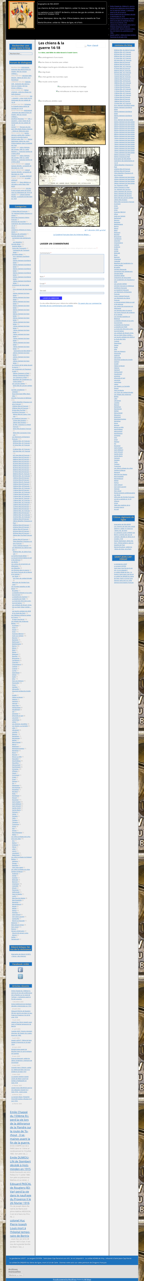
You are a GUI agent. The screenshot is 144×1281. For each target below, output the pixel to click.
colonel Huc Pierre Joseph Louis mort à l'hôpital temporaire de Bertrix (20, 1228)
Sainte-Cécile (16, 808)
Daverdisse (15, 673)
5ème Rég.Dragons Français (22, 429)
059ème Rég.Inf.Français (21, 465)
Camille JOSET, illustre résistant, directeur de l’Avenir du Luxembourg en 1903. (122, 31)
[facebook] (21, 970)
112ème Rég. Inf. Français (21, 492)
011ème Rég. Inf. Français (21, 445)
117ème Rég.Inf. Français (21, 498)
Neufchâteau (16, 761)
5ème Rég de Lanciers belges (22, 386)
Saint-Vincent (16, 806)
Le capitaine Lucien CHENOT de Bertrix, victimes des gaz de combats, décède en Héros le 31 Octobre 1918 (71, 13)
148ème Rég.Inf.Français (21, 513)
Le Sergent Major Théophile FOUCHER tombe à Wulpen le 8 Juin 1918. (21, 1099)
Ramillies (15, 865)
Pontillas (15, 912)
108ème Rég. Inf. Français (21, 488)
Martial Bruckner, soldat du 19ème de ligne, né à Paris (60, 22)
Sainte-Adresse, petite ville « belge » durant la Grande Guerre (20, 135)
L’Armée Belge (118, 273)
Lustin (14, 896)
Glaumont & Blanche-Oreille (21, 691)
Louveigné (15, 853)
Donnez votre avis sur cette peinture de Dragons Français (83, 1262)
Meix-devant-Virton (17, 925)
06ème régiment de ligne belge (124, 130)
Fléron (14, 847)
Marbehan (15, 736)
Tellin (14, 818)
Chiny (13, 228)
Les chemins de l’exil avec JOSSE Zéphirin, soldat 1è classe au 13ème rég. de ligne (71, 8)
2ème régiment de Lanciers (123, 191)
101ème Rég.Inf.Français (21, 480)
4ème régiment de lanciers (123, 196)
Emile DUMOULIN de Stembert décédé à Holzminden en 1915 (20, 1163)
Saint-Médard (16, 804)
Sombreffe (15, 919)
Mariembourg (16, 904)
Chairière (15, 662)
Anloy (14, 627)
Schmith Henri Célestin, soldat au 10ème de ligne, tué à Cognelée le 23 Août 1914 (21, 1070)
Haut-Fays (15, 705)
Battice (14, 843)
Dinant (14, 888)
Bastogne (15, 640)
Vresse (14, 830)
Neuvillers (15, 763)
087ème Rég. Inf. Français (21, 476)
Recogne (15, 791)
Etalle (14, 677)
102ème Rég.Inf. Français (21, 482)
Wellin (14, 835)
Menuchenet (16, 742)
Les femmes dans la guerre (20, 570)
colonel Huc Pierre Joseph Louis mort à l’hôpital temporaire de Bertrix (21, 1024)
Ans (13, 841)
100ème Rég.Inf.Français (21, 478)
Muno (14, 753)
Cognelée (15, 886)
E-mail (43, 284)
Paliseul (14, 781)
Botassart (15, 654)
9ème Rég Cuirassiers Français (124, 202)
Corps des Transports (19, 248)
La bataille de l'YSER (18, 599)
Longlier (14, 732)
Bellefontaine (16, 644)
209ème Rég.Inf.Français (21, 525)
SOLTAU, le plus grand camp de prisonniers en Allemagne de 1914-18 (21, 190)
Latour (14, 722)
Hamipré (15, 701)
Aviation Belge (16, 246)
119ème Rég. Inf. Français (21, 502)
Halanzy (14, 699)
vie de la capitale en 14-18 (122, 499)
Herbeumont (16, 707)
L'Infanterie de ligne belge (20, 285)
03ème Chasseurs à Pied (21, 373)
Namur (14, 910)
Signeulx (15, 812)
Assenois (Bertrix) (18, 634)
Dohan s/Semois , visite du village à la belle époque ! (21, 92)
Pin (13, 783)
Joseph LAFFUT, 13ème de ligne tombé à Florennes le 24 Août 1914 (21, 1042)
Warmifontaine (17, 832)
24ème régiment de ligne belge (124, 183)
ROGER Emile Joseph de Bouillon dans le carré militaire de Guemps (21, 1051)
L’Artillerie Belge (119, 275)
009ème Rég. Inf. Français (122, 56)
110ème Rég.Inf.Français (21, 490)
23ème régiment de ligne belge (124, 181)
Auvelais (15, 878)
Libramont (15, 730)
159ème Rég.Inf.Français (21, 519)
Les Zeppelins (17, 242)
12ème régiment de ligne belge (124, 142)
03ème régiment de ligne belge (124, 124)
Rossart (14, 798)
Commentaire (45, 253)
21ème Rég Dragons (19, 420)
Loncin (14, 851)
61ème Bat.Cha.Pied (18, 410)
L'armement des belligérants (21, 238)
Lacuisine (15, 718)
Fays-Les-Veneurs (18, 681)
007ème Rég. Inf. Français (21, 443)
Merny (14, 744)
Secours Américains (17, 931)
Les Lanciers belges (18, 383)
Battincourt (15, 642)
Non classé (15, 927)
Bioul (115, 255)
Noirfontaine (16, 767)
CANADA (15, 392)
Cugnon (14, 668)
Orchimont (15, 775)
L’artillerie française (120, 288)
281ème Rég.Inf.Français (21, 531)
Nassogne (15, 759)
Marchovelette (17, 900)
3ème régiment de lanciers (123, 193)
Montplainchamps (18, 748)
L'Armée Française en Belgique (21, 398)
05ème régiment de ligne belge (124, 128)
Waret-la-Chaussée (18, 921)
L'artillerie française (18, 412)
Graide (14, 695)
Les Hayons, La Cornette (20, 726)
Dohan (14, 675)
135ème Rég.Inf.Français (20, 406)
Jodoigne (15, 861)
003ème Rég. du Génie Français (124, 50)
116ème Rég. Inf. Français (21, 496)
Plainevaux (15, 785)
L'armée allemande (17, 236)
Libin (13, 728)
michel (13, 127)
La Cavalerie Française (19, 418)
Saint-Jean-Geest (17, 867)
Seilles (13, 937)
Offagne (14, 771)
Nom (42, 277)
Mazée (14, 906)
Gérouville (15, 689)
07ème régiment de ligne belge (124, 132)
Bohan (14, 652)
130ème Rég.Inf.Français (21, 509)
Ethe (13, 679)
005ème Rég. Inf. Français (21, 441)
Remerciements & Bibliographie (124, 493)
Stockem (15, 816)
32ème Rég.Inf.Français (20, 539)
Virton (14, 826)
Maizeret (117, 472)
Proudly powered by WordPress (65, 1279)
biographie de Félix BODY (48, 4)
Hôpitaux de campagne (19, 234)
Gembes (15, 687)
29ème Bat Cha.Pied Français (22, 535)
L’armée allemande (120, 269)
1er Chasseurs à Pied (20, 377)
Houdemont (16, 709)
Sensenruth (15, 939)
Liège (14, 849)
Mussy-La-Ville (17, 757)
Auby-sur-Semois (17, 636)
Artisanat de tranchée (18, 221)
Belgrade (15, 880)
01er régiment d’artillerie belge (124, 105)
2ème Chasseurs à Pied (121, 187)
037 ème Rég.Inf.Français (21, 455)
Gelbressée (15, 892)
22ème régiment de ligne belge (124, 179)
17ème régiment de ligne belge (124, 152)
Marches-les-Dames (18, 898)
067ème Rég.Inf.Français (21, 468)
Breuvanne (15, 658)
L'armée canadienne (17, 390)
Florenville (15, 683)
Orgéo (14, 777)
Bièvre (14, 648)
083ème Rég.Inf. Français (21, 474)
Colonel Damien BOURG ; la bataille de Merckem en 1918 (21, 166)
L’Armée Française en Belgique (124, 286)
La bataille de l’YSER (120, 327)
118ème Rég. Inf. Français (21, 500)
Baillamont (117, 218)
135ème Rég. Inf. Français (21, 511)
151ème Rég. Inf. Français (21, 517)
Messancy (117, 415)
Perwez (14, 863)
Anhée (14, 876)
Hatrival (14, 703)
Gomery (116, 362)
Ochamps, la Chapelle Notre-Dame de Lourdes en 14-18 (21, 106)
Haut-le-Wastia (17, 894)
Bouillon (15, 656)
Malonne (14, 923)
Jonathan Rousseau (17, 119)
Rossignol (15, 800)
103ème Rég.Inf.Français (21, 484)
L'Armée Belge (15, 244)
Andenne (15, 873)
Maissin (14, 734)
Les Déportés (15, 568)
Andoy (116, 249)
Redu (14, 794)
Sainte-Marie (16, 810)
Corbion (14, 666)
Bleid (13, 650)
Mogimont (15, 746)
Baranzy (14, 638)
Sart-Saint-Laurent (18, 917)
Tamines (117, 489)
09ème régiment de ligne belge (124, 136)
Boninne (15, 882)
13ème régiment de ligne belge (124, 144)
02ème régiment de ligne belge (124, 122)
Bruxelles (15, 591)
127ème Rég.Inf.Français (21, 506)
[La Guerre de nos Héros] (21, 15)
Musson (14, 755)
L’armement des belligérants (123, 271)
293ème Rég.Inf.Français (20, 408)
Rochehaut (15, 796)
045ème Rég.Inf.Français (21, 457)
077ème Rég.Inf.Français (21, 472)
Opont (14, 773)
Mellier (14, 740)
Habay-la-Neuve (17, 697)
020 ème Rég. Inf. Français (21, 451)
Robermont (15, 855)
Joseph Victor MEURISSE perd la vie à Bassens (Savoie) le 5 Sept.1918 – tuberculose (21, 1090)
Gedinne (117, 355)
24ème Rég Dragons (19, 422)
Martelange (16, 738)
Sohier (14, 814)
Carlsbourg (15, 660)
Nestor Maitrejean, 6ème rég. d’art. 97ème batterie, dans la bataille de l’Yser (69, 18)
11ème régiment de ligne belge (124, 140)
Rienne (13, 929)
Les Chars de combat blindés (22, 578)
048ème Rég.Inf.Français (21, 459)
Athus (116, 214)
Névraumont (16, 765)
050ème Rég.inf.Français (21, 461)
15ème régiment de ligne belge (124, 148)
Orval (14, 779)
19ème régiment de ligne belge (124, 177)
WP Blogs (87, 1279)
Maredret (15, 902)
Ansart (14, 629)
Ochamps (15, 769)
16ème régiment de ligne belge (124, 150)
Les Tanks (15, 576)
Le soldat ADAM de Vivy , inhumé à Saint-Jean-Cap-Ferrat (108, 1258)
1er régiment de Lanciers (122, 189)
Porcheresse (16, 787)
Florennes (15, 890)
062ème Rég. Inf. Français (122, 66)
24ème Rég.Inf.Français (20, 529)
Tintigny (14, 820)
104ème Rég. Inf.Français (21, 486)
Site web (43, 291)
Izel (13, 712)
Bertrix (14, 646)
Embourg (15, 845)
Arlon (14, 632)
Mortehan (15, 750)
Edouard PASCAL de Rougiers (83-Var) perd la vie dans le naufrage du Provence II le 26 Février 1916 (122, 21)
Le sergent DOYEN (120, 566)
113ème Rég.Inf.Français (19, 211)
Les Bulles (14, 562)
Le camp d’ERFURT (26, 176)
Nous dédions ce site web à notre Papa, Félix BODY (21, 184)
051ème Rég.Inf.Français (21, 463)
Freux (14, 685)
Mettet (14, 908)
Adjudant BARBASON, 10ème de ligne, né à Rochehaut (21, 78)
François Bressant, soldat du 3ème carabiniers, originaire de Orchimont (21, 1060)
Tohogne (15, 822)
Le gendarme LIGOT (120, 564)
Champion (15, 884)
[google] (21, 977)
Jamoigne (15, 714)
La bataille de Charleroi (19, 597)
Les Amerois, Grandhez (19, 724)
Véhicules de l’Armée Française (124, 497)
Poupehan (15, 789)
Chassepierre (16, 664)
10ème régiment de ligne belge (124, 138)
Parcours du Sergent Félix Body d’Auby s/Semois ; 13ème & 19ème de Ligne (21, 129)
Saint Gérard (16, 914)
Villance (116, 501)
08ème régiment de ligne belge (124, 134)
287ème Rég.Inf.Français (21, 533)
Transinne (15, 824)
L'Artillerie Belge (17, 254)
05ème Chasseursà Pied (21, 375)
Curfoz (14, 670)
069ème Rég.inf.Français (21, 470)
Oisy (115, 437)
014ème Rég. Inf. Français (21, 449)
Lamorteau (15, 720)
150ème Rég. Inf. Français (21, 515)
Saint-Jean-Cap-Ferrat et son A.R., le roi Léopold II (63, 1258)
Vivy (13, 828)
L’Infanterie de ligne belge (122, 278)
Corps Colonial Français (20, 545)
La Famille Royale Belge (19, 556)
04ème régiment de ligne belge (124, 126)
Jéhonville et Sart (17, 716)
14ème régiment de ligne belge (124, 146)
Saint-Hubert (16, 802)
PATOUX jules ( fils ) (17, 139)
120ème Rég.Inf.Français (21, 504)
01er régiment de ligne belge (22, 289)
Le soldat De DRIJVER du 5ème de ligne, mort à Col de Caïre (33, 1262)
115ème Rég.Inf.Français (21, 494)
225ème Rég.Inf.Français (21, 527)
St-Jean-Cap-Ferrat (18, 619)
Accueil (116, 509)
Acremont (15, 625)
